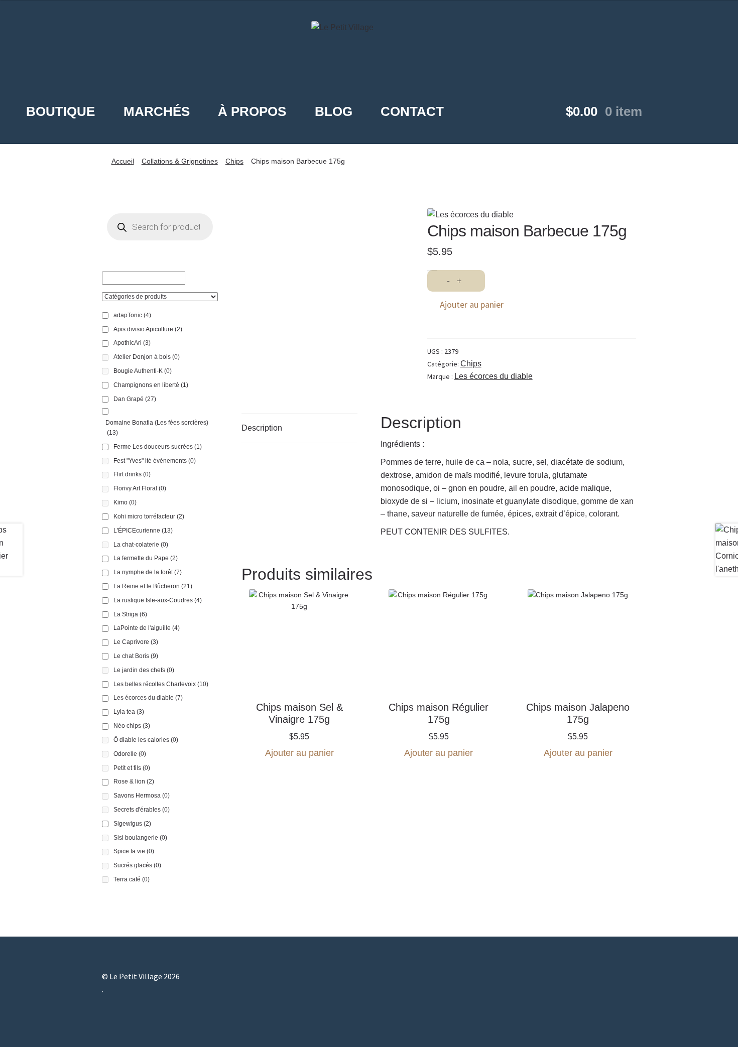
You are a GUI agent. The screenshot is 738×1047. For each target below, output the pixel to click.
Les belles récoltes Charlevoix (160, 684)
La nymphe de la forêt (147, 572)
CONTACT (412, 111)
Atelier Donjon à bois (146, 356)
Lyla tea (128, 711)
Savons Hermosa (141, 795)
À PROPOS (252, 111)
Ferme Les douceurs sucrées (157, 446)
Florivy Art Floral (139, 488)
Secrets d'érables (141, 809)
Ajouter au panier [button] (299, 753)
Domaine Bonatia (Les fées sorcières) (156, 427)
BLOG (333, 111)
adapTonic (132, 315)
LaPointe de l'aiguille (146, 627)
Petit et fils (131, 767)
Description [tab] (261, 428)
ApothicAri (132, 342)
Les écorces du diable (493, 376)
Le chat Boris (135, 656)
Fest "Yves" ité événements (154, 460)
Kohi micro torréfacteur (148, 516)
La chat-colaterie (140, 544)
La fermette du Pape (145, 558)
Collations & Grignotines (180, 161)
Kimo (125, 502)
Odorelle (129, 753)
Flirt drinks (132, 474)
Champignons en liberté (150, 384)
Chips (234, 161)
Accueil (122, 161)
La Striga (130, 614)
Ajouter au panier (472, 304)
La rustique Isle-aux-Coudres (157, 600)
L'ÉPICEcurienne (143, 530)
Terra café (131, 879)
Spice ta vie (133, 851)
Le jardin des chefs (143, 670)
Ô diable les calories (145, 739)
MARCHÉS (157, 111)
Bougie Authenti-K (142, 370)
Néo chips (131, 725)
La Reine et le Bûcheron (152, 586)
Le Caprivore (135, 641)
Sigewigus (132, 823)
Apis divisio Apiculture (147, 329)
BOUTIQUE (60, 111)
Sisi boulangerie (140, 837)
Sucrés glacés (137, 865)
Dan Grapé (134, 399)
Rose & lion (133, 781)
